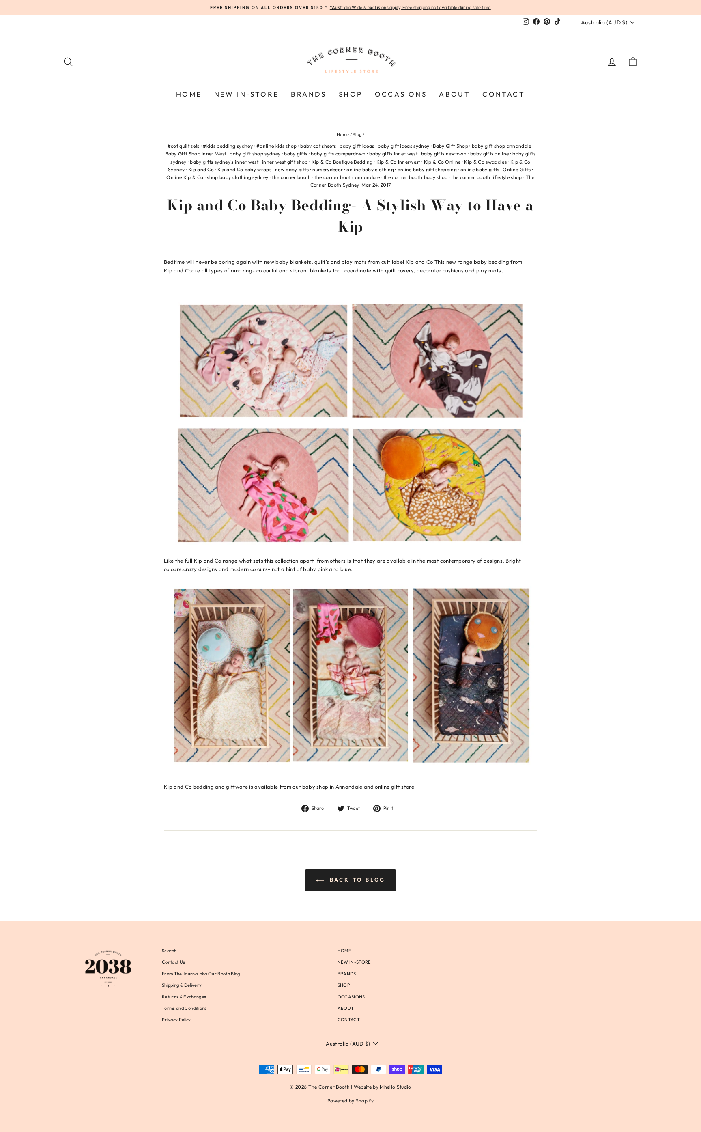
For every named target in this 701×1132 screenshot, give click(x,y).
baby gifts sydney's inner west (224, 162)
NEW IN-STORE (246, 94)
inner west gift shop (285, 162)
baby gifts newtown (444, 154)
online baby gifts (479, 169)
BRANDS (308, 94)
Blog (357, 134)
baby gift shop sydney (255, 154)
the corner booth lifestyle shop (486, 177)
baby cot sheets (318, 146)
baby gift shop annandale (501, 146)
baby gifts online (489, 154)
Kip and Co (201, 169)
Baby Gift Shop (450, 146)
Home (343, 134)
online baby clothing (370, 169)
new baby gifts (292, 169)
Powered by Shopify (350, 1101)
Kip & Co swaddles (485, 162)
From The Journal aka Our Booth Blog (201, 974)
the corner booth (291, 177)
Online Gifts (517, 169)
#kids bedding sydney (228, 146)
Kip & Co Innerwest (398, 162)
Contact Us (173, 962)
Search (169, 950)
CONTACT (503, 94)
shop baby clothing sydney (237, 177)
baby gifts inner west (393, 154)
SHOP (351, 94)
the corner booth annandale (347, 177)
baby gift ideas (357, 146)
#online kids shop (276, 146)
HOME (189, 94)
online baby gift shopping (427, 169)
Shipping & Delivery (182, 985)
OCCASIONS (401, 94)
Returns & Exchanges (184, 997)
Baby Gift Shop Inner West (195, 154)
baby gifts (295, 154)
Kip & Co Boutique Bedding (342, 162)
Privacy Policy (176, 1019)
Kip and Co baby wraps (244, 169)
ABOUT (454, 94)
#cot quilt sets (184, 146)
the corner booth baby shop (415, 177)
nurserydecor (327, 169)
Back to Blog (356, 879)
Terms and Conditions (184, 1008)
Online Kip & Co (184, 177)
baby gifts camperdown (338, 154)
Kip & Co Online (442, 162)
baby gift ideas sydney (403, 146)
